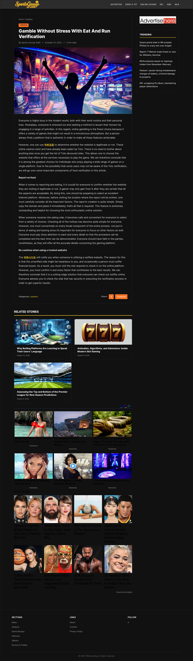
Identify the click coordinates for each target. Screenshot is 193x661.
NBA (169, 4)
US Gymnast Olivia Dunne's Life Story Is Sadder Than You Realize (117, 581)
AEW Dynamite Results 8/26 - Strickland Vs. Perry (88, 579)
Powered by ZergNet (124, 592)
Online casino (148, 4)
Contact (73, 627)
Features (16, 636)
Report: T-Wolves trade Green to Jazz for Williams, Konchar (158, 53)
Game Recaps (18, 631)
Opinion (15, 640)
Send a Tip (131, 4)
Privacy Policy (76, 631)
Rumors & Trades (19, 645)
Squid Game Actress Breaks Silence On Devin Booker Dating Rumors (116, 534)
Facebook (121, 297)
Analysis (15, 627)
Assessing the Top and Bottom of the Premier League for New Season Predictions (42, 393)
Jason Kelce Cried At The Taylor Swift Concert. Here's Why (57, 532)
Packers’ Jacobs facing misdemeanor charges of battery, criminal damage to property (158, 73)
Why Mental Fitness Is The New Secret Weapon (87, 530)
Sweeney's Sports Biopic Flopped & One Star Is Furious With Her (27, 532)
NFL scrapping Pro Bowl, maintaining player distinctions (158, 85)
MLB (177, 4)
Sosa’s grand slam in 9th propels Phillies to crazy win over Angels (156, 44)
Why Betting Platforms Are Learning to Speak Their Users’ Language (42, 350)
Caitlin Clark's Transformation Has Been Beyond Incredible (28, 581)
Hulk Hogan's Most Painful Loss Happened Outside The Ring (56, 581)
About (72, 622)
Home (21, 19)
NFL (162, 4)
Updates (29, 19)
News (14, 622)
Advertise (116, 4)
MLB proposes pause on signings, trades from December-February (156, 63)
